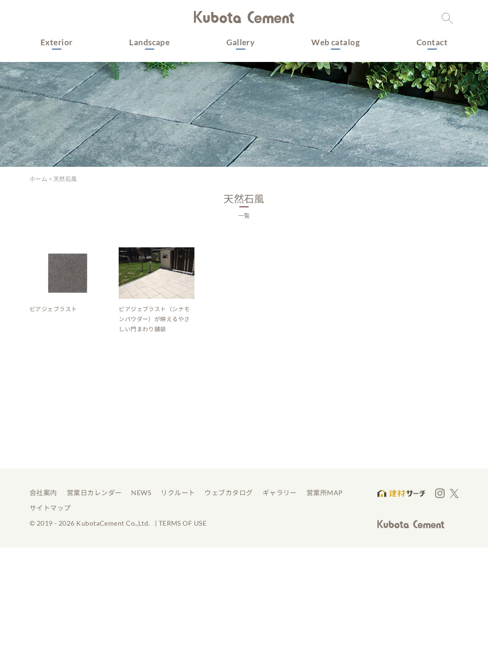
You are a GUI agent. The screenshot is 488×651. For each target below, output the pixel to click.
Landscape (149, 42)
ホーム (38, 179)
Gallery (240, 42)
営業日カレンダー (94, 492)
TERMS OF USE (182, 523)
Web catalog (335, 42)
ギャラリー (280, 492)
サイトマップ (50, 508)
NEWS (141, 492)
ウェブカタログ (228, 492)
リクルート (178, 492)
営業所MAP (324, 492)
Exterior (57, 42)
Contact (432, 42)
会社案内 (43, 492)
